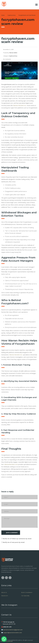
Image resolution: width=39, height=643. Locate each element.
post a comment (12, 532)
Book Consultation (26, 592)
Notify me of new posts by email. (14, 542)
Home (3, 15)
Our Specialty (25, 595)
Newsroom (4, 595)
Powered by (7, 641)
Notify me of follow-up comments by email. (17, 538)
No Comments (7, 59)
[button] (4, 639)
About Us (4, 592)
